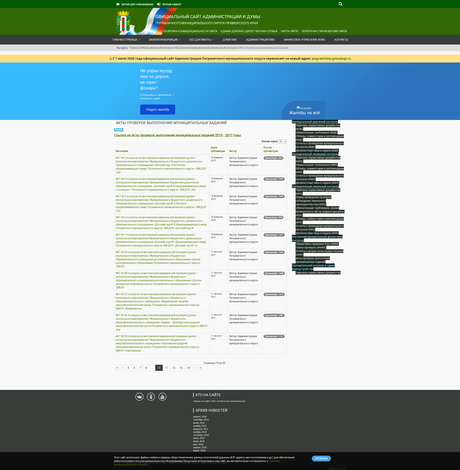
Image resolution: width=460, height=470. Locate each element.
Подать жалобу (157, 109)
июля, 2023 (199, 423)
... (152, 367)
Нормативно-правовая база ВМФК (317, 244)
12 (173, 367)
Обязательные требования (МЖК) (317, 164)
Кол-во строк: (270, 141)
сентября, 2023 (201, 419)
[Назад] (123, 368)
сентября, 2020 (201, 435)
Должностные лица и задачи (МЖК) (317, 182)
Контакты (341, 39)
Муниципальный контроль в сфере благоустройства (313, 267)
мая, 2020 (198, 444)
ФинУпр (118, 129)
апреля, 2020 (200, 447)
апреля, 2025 (200, 416)
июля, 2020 (199, 438)
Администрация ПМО (260, 39)
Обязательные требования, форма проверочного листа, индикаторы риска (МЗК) (320, 211)
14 (188, 367)
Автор (233, 151)
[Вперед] (195, 368)
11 (166, 367)
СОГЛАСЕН (321, 458)
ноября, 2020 (200, 432)
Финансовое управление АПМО (304, 39)
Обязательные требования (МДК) (316, 132)
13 (181, 367)
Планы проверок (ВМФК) (311, 247)
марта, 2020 (199, 450)
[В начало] (117, 368)
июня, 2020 (199, 441)
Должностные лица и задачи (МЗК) (317, 233)
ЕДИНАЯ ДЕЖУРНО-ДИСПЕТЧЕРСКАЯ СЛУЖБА (249, 31)
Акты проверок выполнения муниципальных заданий (313, 259)
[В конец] (200, 368)
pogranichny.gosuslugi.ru (331, 58)
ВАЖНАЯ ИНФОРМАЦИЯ (163, 39)
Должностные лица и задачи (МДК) (317, 150)
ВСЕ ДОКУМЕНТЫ (200, 39)
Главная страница (124, 39)
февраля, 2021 (200, 429)
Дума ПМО (230, 39)
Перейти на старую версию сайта (324, 31)
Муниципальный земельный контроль (315, 186)
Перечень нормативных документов (318, 272)
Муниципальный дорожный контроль (315, 121)
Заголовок (122, 151)
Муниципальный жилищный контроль (315, 154)
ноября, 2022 (200, 426)
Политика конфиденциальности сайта (190, 31)
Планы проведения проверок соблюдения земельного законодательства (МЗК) (313, 200)
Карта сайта (289, 31)
